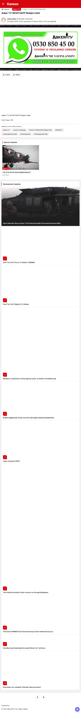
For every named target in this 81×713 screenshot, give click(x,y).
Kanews (12, 4)
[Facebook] (37, 697)
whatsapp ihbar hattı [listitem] (40, 134)
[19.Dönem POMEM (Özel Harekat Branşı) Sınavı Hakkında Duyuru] (40, 614)
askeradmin (11, 19)
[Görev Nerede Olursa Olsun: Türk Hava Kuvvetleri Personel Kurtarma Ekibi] (40, 206)
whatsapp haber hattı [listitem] (10, 134)
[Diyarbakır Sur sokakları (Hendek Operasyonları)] (40, 670)
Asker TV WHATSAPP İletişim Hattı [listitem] (40, 130)
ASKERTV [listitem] (58, 130)
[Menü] (3, 4)
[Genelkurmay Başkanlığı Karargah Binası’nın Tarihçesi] (40, 642)
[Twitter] (43, 697)
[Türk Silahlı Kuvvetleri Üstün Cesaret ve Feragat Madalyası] (40, 529)
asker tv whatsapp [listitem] (19, 130)
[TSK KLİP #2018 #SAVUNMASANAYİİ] (20, 160)
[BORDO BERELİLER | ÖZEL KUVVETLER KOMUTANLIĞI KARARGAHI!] (40, 400)
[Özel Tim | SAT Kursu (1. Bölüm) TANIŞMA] (40, 245)
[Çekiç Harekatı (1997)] (40, 442)
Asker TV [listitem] (6, 130)
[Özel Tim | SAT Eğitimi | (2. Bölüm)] (40, 286)
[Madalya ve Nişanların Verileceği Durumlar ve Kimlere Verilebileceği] (40, 344)
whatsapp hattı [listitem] (25, 134)
